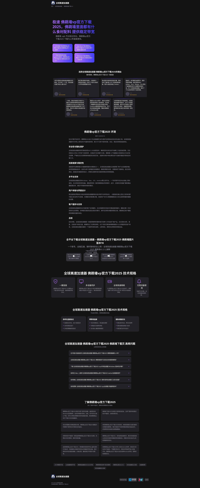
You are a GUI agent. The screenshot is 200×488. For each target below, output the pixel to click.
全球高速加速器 (58, 6)
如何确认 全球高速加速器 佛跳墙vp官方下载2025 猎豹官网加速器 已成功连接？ (95, 380)
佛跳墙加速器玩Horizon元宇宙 (85, 465)
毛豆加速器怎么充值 (132, 465)
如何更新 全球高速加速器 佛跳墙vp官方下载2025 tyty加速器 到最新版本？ (94, 386)
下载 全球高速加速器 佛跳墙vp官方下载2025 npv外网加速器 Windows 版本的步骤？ (97, 366)
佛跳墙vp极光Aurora (118, 465)
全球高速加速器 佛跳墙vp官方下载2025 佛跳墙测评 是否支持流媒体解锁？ (94, 360)
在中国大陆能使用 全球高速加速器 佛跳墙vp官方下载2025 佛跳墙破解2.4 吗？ (95, 353)
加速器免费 (142, 465)
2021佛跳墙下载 (59, 465)
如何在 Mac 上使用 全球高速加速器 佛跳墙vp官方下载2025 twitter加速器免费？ (96, 373)
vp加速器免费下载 (70, 465)
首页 (52, 6)
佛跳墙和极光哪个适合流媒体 (103, 465)
